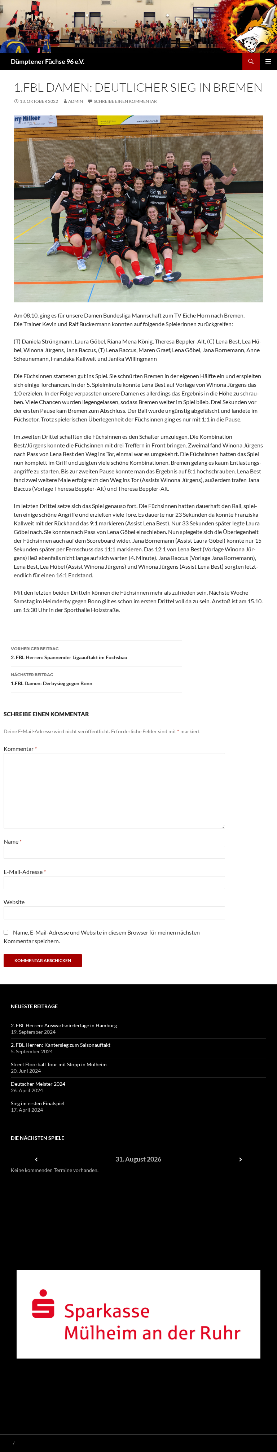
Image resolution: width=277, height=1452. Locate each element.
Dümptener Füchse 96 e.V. (47, 61)
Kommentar (20, 748)
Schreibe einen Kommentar (125, 101)
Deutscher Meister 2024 (38, 1084)
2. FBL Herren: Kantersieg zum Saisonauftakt (60, 1045)
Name (13, 841)
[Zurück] (36, 1159)
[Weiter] (240, 1159)
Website (14, 901)
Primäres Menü (268, 61)
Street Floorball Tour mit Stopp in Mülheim (59, 1064)
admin (75, 101)
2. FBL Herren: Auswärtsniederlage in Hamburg (64, 1025)
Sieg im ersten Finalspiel (38, 1103)
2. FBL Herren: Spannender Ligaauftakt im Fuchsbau (69, 653)
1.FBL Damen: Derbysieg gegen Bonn (51, 679)
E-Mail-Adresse (25, 871)
